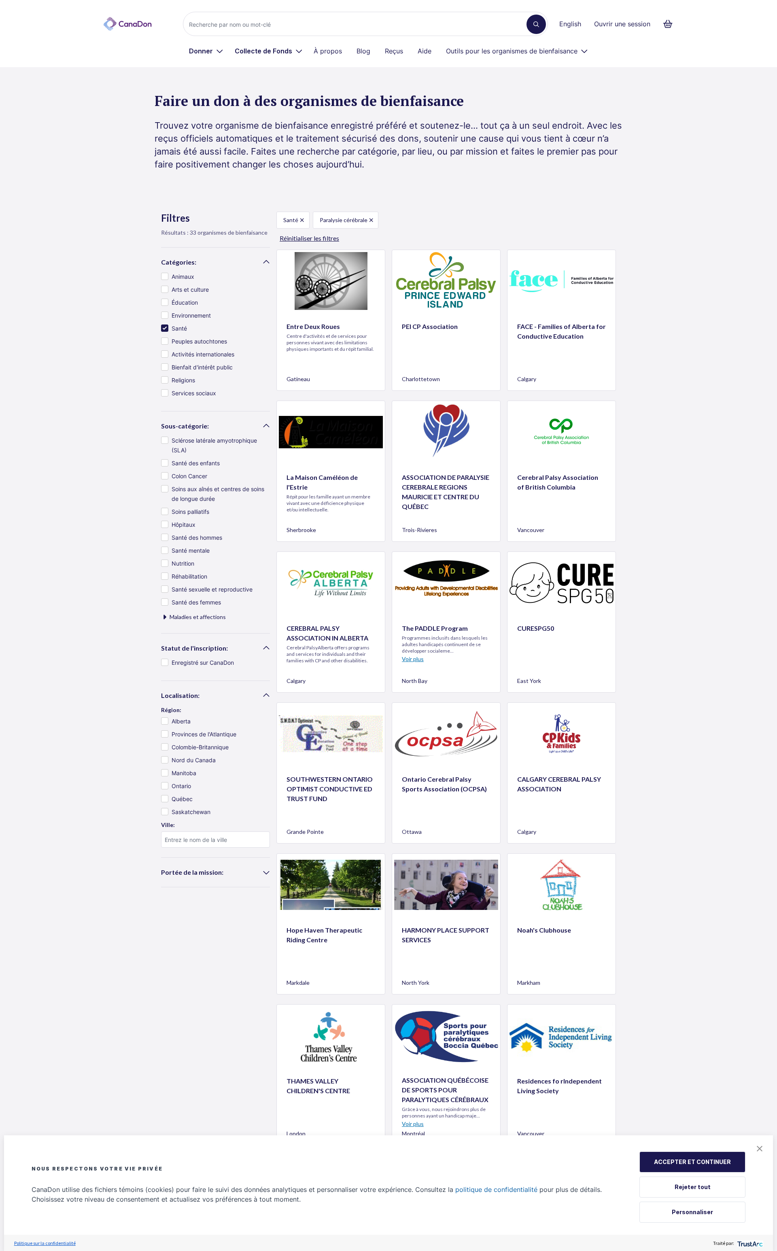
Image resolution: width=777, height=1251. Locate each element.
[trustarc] (749, 1243)
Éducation (185, 302)
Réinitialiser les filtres (309, 238)
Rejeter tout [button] (693, 1186)
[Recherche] (536, 24)
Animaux (183, 276)
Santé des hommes (197, 537)
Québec (182, 798)
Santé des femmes (196, 602)
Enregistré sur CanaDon (203, 662)
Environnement (191, 315)
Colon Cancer (189, 476)
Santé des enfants (196, 463)
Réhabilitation (189, 576)
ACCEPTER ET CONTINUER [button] (692, 1161)
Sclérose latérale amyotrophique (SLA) (214, 445)
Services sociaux (194, 393)
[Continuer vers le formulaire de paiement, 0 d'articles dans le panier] (670, 24)
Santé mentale (191, 550)
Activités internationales (203, 354)
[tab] (215, 262)
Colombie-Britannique (200, 747)
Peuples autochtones (199, 341)
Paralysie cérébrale (343, 219)
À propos (328, 51)
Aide (424, 51)
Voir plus (413, 658)
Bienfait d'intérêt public (202, 367)
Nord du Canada (194, 760)
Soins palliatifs (190, 511)
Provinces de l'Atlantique (204, 734)
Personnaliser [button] (692, 1212)
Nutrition (183, 563)
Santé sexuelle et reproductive (212, 589)
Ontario (181, 785)
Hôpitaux (183, 524)
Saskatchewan (191, 811)
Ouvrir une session (622, 24)
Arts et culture (190, 289)
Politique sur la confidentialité (45, 1243)
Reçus (394, 51)
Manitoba (184, 773)
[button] (760, 1149)
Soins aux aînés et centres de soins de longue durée (218, 494)
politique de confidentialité (496, 1189)
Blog (363, 51)
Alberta (181, 721)
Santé (179, 328)
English (570, 24)
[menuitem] (206, 51)
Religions (183, 380)
